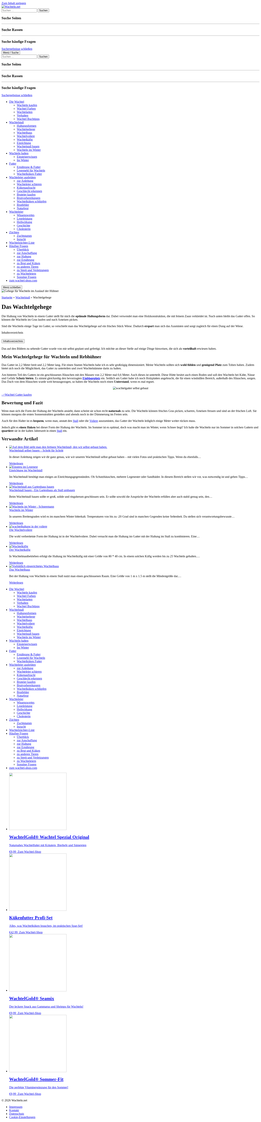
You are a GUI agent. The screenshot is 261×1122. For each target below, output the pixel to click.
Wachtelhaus (24, 132)
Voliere (93, 420)
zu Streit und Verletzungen (33, 270)
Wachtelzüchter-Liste (22, 242)
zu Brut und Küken (28, 263)
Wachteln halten (18, 153)
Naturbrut (22, 208)
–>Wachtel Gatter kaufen (17, 394)
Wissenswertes (25, 215)
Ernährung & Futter (29, 167)
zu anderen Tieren (27, 266)
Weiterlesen (16, 463)
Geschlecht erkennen (29, 191)
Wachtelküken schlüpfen (31, 201)
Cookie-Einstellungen (22, 1117)
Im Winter (23, 160)
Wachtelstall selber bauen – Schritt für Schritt (36, 450)
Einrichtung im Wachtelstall (25, 470)
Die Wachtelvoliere (20, 529)
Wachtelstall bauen (28, 146)
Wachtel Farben (26, 108)
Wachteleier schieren (29, 184)
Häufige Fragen (18, 246)
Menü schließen (12, 287)
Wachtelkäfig (25, 139)
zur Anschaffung (27, 253)
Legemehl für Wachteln (31, 170)
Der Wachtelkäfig (19, 549)
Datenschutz (16, 1113)
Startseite (7, 297)
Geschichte (23, 225)
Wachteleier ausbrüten (22, 177)
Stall (75, 420)
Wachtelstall (16, 122)
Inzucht (21, 239)
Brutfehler (23, 204)
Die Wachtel (16, 101)
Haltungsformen (26, 125)
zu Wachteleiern (26, 273)
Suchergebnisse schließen (17, 48)
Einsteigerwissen (27, 156)
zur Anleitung (25, 180)
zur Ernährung (25, 259)
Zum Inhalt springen (14, 3)
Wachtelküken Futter (29, 174)
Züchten (14, 232)
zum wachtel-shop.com (23, 280)
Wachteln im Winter (29, 149)
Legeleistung (24, 218)
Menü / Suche (11, 52)
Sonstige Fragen (26, 277)
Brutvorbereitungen (28, 198)
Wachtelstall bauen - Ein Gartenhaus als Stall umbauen (42, 490)
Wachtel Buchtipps (28, 119)
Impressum (15, 1106)
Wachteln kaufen (27, 105)
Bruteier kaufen (26, 194)
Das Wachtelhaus (19, 569)
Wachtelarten (24, 112)
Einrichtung (24, 143)
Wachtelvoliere (26, 136)
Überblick (23, 249)
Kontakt (14, 1110)
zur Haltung (24, 256)
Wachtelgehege (26, 129)
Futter (12, 163)
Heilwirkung (24, 222)
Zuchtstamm (24, 235)
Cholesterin (24, 229)
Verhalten (22, 115)
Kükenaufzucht (26, 187)
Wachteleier (16, 211)
